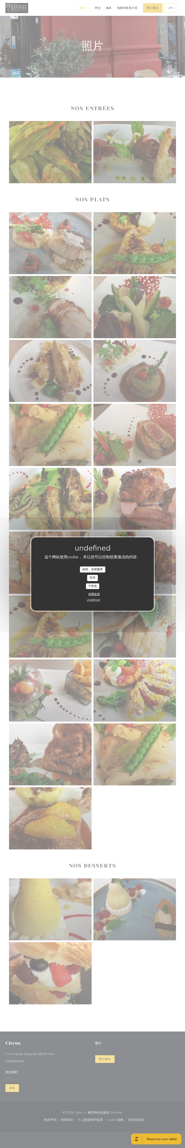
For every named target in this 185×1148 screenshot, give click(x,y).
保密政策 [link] (94, 594)
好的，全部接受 (92, 569)
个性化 (92, 586)
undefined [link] (93, 600)
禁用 (92, 578)
